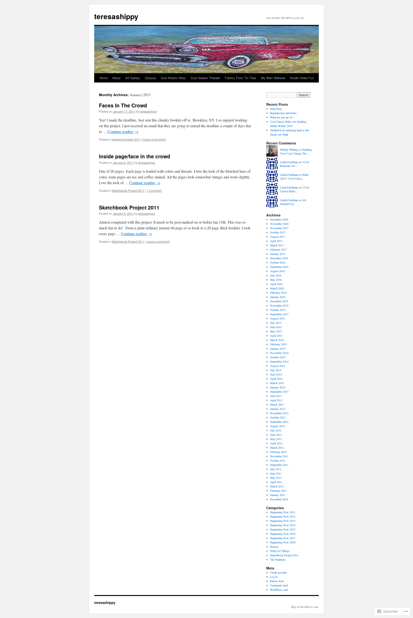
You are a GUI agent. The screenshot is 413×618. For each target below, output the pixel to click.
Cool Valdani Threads (205, 78)
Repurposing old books (283, 113)
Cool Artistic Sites (173, 78)
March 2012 (277, 447)
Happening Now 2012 (282, 516)
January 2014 (277, 387)
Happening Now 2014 (282, 525)
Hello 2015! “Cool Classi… (294, 177)
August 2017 (277, 236)
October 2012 (278, 417)
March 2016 (277, 288)
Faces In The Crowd (123, 105)
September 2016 (279, 267)
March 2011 (277, 486)
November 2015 (279, 305)
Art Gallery (132, 78)
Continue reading (123, 131)
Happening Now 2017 (282, 538)
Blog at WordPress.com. (305, 607)
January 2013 (277, 409)
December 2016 (279, 258)
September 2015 (279, 314)
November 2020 (279, 224)
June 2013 (276, 396)
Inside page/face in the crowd (134, 156)
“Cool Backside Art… (294, 164)
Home (103, 78)
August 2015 (277, 318)
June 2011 (276, 473)
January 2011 (277, 495)
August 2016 (277, 271)
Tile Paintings (278, 559)
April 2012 (276, 443)
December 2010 (279, 499)
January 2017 (277, 254)
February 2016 (278, 292)
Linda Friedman (289, 162)
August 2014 (277, 366)
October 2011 (278, 460)
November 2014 (279, 353)
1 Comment (154, 190)
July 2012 (275, 430)
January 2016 (277, 297)
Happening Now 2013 (282, 521)
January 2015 (277, 348)
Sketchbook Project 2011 (128, 190)
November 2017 (279, 228)
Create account (278, 572)
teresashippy (116, 16)
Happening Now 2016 (282, 533)
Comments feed (279, 585)
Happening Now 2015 (282, 529)
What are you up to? (281, 117)
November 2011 (279, 456)
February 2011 (278, 490)
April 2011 (276, 482)
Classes (150, 78)
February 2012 (278, 452)
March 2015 (277, 340)
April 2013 (276, 400)
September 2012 (279, 422)
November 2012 (279, 413)
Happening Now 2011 (126, 139)
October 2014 (278, 357)
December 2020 (279, 219)
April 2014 (276, 379)
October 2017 (278, 232)
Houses (274, 546)
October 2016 (278, 262)
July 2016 (275, 275)
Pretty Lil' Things (280, 551)
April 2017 (276, 241)
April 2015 (276, 335)
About (116, 78)
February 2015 (278, 344)
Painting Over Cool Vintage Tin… (296, 151)
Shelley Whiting (289, 149)
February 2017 (278, 249)
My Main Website (273, 78)
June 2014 (276, 374)
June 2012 (276, 434)
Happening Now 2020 (282, 542)
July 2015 (275, 323)
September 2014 (279, 361)
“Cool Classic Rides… (294, 189)
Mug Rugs (276, 108)
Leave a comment (154, 139)
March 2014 (277, 383)
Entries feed (276, 581)
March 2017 (277, 245)
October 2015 (278, 310)
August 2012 (277, 426)
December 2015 (279, 301)
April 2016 (276, 284)
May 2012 (276, 439)
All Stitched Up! (293, 202)
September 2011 (279, 465)
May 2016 (276, 279)
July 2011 (275, 469)
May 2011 (276, 478)
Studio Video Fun (302, 78)
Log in (273, 577)
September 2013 (279, 391)
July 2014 (275, 370)
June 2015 (276, 327)
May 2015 (276, 331)
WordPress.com (279, 589)
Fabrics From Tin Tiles (240, 78)
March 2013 (277, 404)
